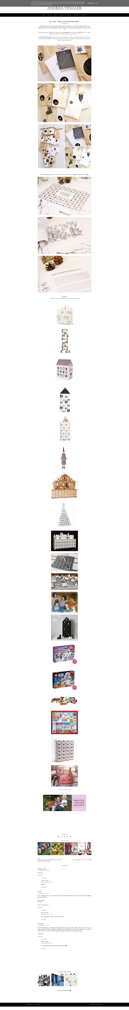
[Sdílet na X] (58, 836)
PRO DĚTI (65, 834)
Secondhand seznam (29, 1004)
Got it (96, 3)
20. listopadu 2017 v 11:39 (43, 925)
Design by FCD (100, 1004)
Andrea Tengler (64, 8)
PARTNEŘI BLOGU (37, 1004)
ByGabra (40, 891)
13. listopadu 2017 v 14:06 (43, 870)
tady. (87, 174)
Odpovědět (40, 875)
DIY (62, 834)
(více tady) (65, 32)
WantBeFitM (40, 934)
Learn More (91, 3)
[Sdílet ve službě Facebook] (61, 836)
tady (75, 174)
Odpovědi (44, 878)
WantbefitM (40, 923)
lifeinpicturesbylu (42, 869)
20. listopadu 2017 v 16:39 (46, 914)
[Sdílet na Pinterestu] (64, 836)
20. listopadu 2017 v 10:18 (43, 893)
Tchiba (79, 32)
